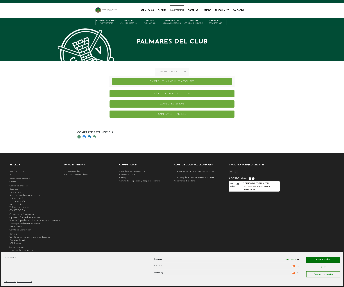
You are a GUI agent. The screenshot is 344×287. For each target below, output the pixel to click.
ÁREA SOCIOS (147, 10)
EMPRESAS (193, 10)
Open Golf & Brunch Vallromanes (24, 218)
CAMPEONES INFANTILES (172, 114)
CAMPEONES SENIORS (172, 104)
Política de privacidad (24, 282)
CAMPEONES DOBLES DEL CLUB (172, 94)
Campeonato (216, 22)
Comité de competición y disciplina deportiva (29, 237)
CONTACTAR (239, 10)
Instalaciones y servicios (20, 179)
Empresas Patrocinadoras (21, 250)
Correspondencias (17, 201)
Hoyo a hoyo (15, 192)
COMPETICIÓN (177, 10)
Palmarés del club (17, 240)
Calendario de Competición (21, 215)
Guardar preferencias (323, 274)
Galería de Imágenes (18, 186)
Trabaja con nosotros (19, 207)
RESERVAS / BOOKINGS (106, 22)
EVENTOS (193, 22)
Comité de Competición (20, 230)
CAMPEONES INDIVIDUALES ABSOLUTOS (172, 81)
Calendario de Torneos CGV (132, 172)
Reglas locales (15, 227)
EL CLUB (162, 10)
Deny (323, 267)
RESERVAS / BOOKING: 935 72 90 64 (195, 172)
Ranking (13, 234)
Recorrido (13, 189)
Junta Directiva (16, 204)
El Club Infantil (16, 198)
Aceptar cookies (323, 260)
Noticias (206, 10)
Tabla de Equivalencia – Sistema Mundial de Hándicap (34, 221)
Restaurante (222, 10)
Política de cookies (10, 282)
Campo (12, 182)
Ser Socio (128, 22)
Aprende (150, 22)
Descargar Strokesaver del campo (24, 195)
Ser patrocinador (17, 247)
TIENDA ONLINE (172, 22)
